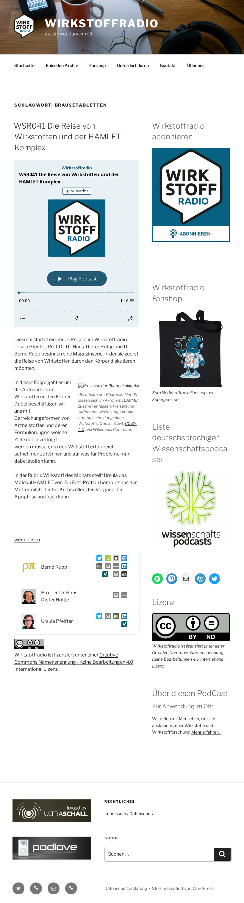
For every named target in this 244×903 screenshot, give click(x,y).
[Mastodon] (123, 559)
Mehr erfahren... (206, 731)
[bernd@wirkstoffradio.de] (115, 575)
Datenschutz (141, 813)
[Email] (115, 596)
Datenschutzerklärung (125, 888)
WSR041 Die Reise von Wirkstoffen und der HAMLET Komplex (67, 136)
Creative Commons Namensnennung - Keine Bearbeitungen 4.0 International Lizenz (73, 662)
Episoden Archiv (62, 65)
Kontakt (168, 65)
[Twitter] (98, 559)
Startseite (24, 65)
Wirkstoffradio (102, 23)
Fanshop (97, 65)
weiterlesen (27, 539)
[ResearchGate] (98, 567)
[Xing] (104, 575)
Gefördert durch (133, 65)
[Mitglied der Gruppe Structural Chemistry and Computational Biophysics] (115, 567)
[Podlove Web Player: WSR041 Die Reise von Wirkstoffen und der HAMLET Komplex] (76, 243)
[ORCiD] (106, 559)
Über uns (195, 65)
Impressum (115, 813)
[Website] (123, 596)
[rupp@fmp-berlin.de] (106, 567)
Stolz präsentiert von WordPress (183, 888)
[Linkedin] (123, 567)
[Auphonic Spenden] (123, 575)
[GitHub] (115, 559)
